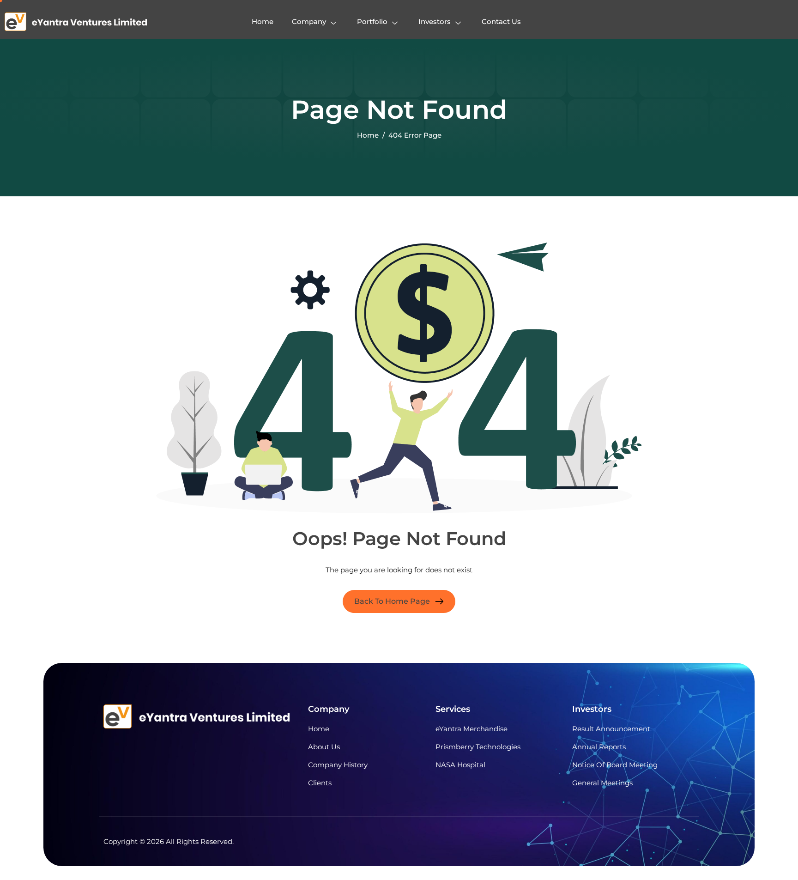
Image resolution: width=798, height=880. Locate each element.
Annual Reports (599, 746)
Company (309, 21)
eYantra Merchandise (471, 728)
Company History (338, 764)
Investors (434, 21)
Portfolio (372, 21)
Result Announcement (611, 728)
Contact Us (501, 21)
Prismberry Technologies (477, 746)
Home (262, 21)
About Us (324, 746)
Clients (320, 782)
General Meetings (602, 782)
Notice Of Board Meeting (615, 764)
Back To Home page (392, 601)
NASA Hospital (460, 764)
